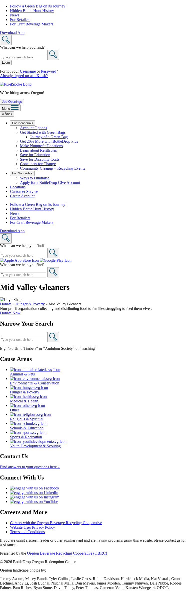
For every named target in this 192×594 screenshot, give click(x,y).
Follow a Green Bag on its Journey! (38, 6)
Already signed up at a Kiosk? (24, 76)
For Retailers (20, 19)
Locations (18, 187)
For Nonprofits (22, 173)
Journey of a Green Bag (49, 137)
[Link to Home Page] (16, 84)
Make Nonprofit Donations (41, 146)
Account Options (33, 128)
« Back (7, 114)
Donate (6, 304)
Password (48, 71)
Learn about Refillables (38, 150)
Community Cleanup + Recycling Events (52, 168)
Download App (12, 32)
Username (28, 71)
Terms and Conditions (27, 532)
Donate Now (10, 313)
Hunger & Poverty (30, 304)
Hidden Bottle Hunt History (32, 10)
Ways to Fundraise (34, 178)
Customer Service (24, 191)
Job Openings (12, 102)
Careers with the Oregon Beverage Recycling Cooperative (56, 523)
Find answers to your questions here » (30, 467)
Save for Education (35, 155)
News (14, 15)
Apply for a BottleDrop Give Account (50, 182)
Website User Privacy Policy (32, 527)
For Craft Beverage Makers (31, 24)
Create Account (22, 196)
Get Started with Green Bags (43, 132)
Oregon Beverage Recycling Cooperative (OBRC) (67, 553)
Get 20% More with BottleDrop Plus (49, 141)
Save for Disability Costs (39, 159)
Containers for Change (38, 164)
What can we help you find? (22, 47)
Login (6, 62)
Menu (6, 109)
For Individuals (22, 123)
